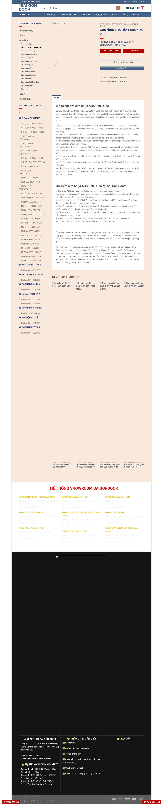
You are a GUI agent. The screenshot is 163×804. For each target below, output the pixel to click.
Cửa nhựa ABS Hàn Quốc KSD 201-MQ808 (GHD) (110, 466)
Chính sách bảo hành (74, 768)
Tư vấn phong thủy (73, 754)
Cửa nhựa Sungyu (28, 85)
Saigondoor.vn (55, 801)
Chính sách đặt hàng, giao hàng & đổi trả (82, 774)
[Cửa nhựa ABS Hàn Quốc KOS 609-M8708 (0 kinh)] (86, 371)
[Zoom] (55, 63)
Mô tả (56, 98)
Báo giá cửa (70, 743)
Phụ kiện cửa (100, 15)
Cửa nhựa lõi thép (28, 72)
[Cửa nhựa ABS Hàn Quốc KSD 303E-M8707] (62, 371)
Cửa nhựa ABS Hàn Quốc (31, 47)
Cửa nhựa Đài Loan (28, 58)
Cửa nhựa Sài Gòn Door (30, 82)
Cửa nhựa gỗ (26, 68)
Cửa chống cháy (69, 15)
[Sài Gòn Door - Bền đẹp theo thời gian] (29, 8)
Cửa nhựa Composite (29, 54)
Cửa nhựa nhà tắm (28, 79)
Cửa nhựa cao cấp (28, 51)
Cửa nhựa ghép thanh (29, 61)
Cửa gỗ (37, 15)
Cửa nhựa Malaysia (28, 75)
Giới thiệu (126, 2)
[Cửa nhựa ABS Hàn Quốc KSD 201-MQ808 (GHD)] (110, 371)
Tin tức (114, 15)
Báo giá (136, 15)
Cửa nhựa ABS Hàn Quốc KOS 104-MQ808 (134, 466)
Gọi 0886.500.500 (11, 802)
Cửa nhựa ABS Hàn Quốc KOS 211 (115, 81)
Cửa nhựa (51, 15)
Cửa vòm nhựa (26, 89)
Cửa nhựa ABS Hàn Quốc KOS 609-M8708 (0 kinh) (85, 466)
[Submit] (118, 8)
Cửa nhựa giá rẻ (27, 65)
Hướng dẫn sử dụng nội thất (77, 748)
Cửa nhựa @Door (28, 44)
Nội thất (86, 15)
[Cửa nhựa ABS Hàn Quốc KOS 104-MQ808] (135, 371)
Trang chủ (24, 15)
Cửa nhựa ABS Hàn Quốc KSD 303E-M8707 (61, 466)
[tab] (56, 97)
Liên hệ (134, 2)
